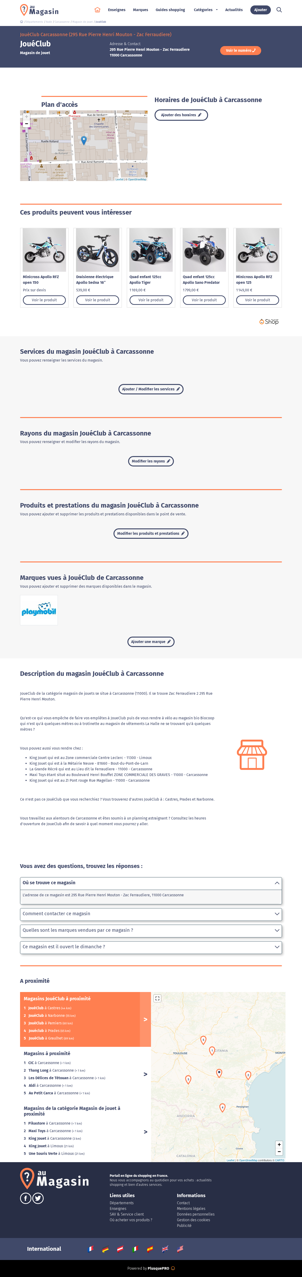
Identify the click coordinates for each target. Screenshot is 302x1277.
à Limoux (46, 1146)
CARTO (279, 1160)
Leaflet (119, 179)
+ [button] (26, 117)
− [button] (26, 124)
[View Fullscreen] (157, 998)
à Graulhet (46, 1038)
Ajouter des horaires (179, 115)
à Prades (44, 1030)
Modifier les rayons (149, 461)
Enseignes (118, 1208)
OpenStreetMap (137, 179)
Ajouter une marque (148, 641)
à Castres (44, 1008)
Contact (183, 1203)
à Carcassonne (44, 1063)
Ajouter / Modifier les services (149, 389)
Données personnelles (195, 1214)
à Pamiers (46, 1023)
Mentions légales (191, 1208)
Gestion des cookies (193, 1220)
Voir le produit (44, 300)
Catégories (203, 10)
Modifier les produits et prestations (148, 533)
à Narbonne (47, 1015)
